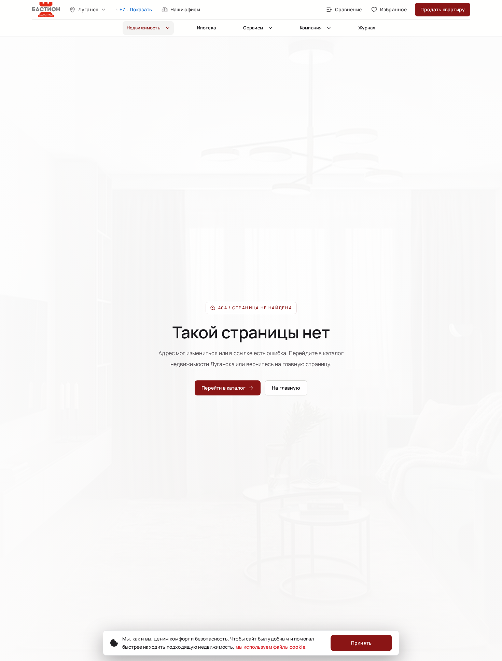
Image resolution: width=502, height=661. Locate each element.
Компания (310, 28)
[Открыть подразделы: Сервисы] (270, 28)
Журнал (366, 28)
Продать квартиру (442, 9)
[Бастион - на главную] (46, 9)
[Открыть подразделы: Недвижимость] (168, 28)
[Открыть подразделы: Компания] (329, 28)
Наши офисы (185, 9)
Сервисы (253, 28)
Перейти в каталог (223, 388)
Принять (361, 642)
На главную (286, 388)
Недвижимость (143, 28)
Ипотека (206, 28)
